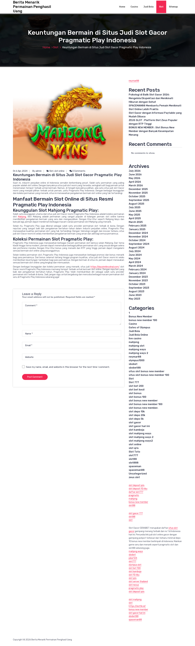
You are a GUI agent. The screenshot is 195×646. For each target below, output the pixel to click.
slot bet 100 (135, 568)
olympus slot (135, 564)
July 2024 (135, 251)
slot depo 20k (137, 415)
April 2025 (135, 218)
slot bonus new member (143, 400)
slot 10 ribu (134, 575)
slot (131, 520)
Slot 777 (134, 382)
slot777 (133, 455)
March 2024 (136, 265)
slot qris (134, 448)
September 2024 (139, 243)
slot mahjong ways (140, 433)
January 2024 (137, 273)
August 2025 (136, 203)
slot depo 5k (136, 418)
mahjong (134, 342)
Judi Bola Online (138, 334)
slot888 (133, 462)
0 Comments (78, 171)
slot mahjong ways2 (141, 440)
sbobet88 (135, 367)
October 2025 (137, 196)
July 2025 (134, 207)
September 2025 (139, 200)
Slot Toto (134, 451)
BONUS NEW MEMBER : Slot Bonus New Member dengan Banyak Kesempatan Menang (151, 131)
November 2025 (138, 192)
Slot (161, 6)
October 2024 (137, 240)
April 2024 (135, 262)
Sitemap (173, 6)
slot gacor (135, 422)
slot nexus (134, 585)
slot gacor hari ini (139, 426)
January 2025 (137, 229)
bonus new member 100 (143, 320)
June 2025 (135, 211)
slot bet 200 (136, 385)
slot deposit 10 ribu (138, 488)
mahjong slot (136, 345)
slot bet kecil (136, 389)
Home (122, 6)
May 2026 (134, 178)
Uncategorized (138, 473)
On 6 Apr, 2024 (20, 171)
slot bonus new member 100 (145, 404)
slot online (59, 171)
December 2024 (138, 233)
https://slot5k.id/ (137, 606)
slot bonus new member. (143, 407)
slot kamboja (136, 429)
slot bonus (135, 393)
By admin (37, 171)
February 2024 (138, 269)
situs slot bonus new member (146, 371)
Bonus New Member (140, 316)
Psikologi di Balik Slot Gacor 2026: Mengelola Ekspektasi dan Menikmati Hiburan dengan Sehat (151, 98)
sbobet (133, 364)
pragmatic (134, 495)
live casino (135, 338)
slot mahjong (135, 599)
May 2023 (134, 298)
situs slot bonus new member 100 (149, 375)
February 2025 (137, 225)
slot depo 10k (137, 411)
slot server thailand (138, 581)
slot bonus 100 (137, 396)
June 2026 (135, 174)
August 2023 (136, 291)
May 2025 (134, 214)
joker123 (133, 558)
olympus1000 (136, 360)
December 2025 (138, 189)
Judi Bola (149, 6)
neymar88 (134, 80)
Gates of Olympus (139, 327)
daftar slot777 (136, 492)
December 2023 (138, 276)
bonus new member (138, 502)
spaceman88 (137, 470)
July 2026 (135, 170)
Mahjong (22, 216)
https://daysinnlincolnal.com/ (105, 266)
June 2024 (135, 254)
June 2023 (135, 295)
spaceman (135, 466)
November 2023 (138, 280)
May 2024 (134, 258)
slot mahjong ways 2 (141, 437)
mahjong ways (137, 349)
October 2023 (137, 284)
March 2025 (136, 222)
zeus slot (134, 477)
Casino (134, 6)
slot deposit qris (136, 485)
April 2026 (135, 181)
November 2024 (138, 236)
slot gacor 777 (136, 513)
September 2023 (139, 287)
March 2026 (136, 185)
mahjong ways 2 (138, 353)
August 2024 (136, 247)
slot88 (133, 459)
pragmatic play (136, 588)
